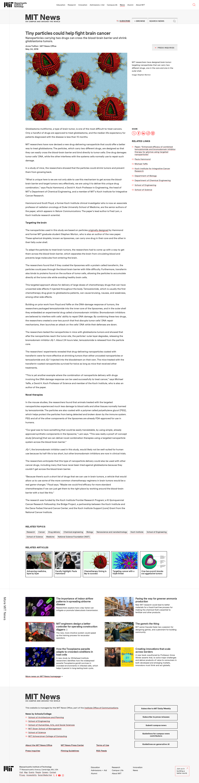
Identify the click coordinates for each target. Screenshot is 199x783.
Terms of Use (102, 745)
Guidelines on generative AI (156, 744)
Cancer (41, 532)
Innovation (82, 5)
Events (31, 772)
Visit (21, 772)
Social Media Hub (45, 775)
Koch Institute (137, 532)
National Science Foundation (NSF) (74, 537)
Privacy (22, 775)
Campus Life (112, 5)
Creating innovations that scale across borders (152, 650)
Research (72, 5)
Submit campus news (156, 725)
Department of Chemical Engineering (153, 180)
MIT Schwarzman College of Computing (47, 736)
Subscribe (125, 21)
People (38, 772)
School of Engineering (145, 185)
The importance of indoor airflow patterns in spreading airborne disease (74, 601)
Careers (45, 772)
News (122, 5)
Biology (89, 532)
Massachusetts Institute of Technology (35, 767)
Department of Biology (146, 176)
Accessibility (31, 775)
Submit (174, 21)
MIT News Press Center (72, 745)
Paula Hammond (143, 159)
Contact (53, 772)
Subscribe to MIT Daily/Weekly (156, 708)
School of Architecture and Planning (46, 717)
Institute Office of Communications (101, 708)
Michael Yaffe (141, 164)
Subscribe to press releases (156, 717)
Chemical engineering (73, 532)
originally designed (98, 230)
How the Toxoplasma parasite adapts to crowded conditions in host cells (74, 651)
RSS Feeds (101, 750)
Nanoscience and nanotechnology (112, 532)
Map (26, 772)
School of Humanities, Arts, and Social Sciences (51, 725)
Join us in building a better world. (182, 771)
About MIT (140, 5)
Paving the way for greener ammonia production (156, 600)
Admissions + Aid (97, 5)
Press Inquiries (32, 750)
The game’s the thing (147, 623)
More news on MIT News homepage (43, 676)
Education (61, 5)
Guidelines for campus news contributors (156, 734)
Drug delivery (54, 532)
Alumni (130, 5)
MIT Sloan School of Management (44, 728)
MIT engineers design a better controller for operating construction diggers (76, 626)
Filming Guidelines (70, 750)
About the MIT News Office (38, 745)
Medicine (50, 537)
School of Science (143, 189)
